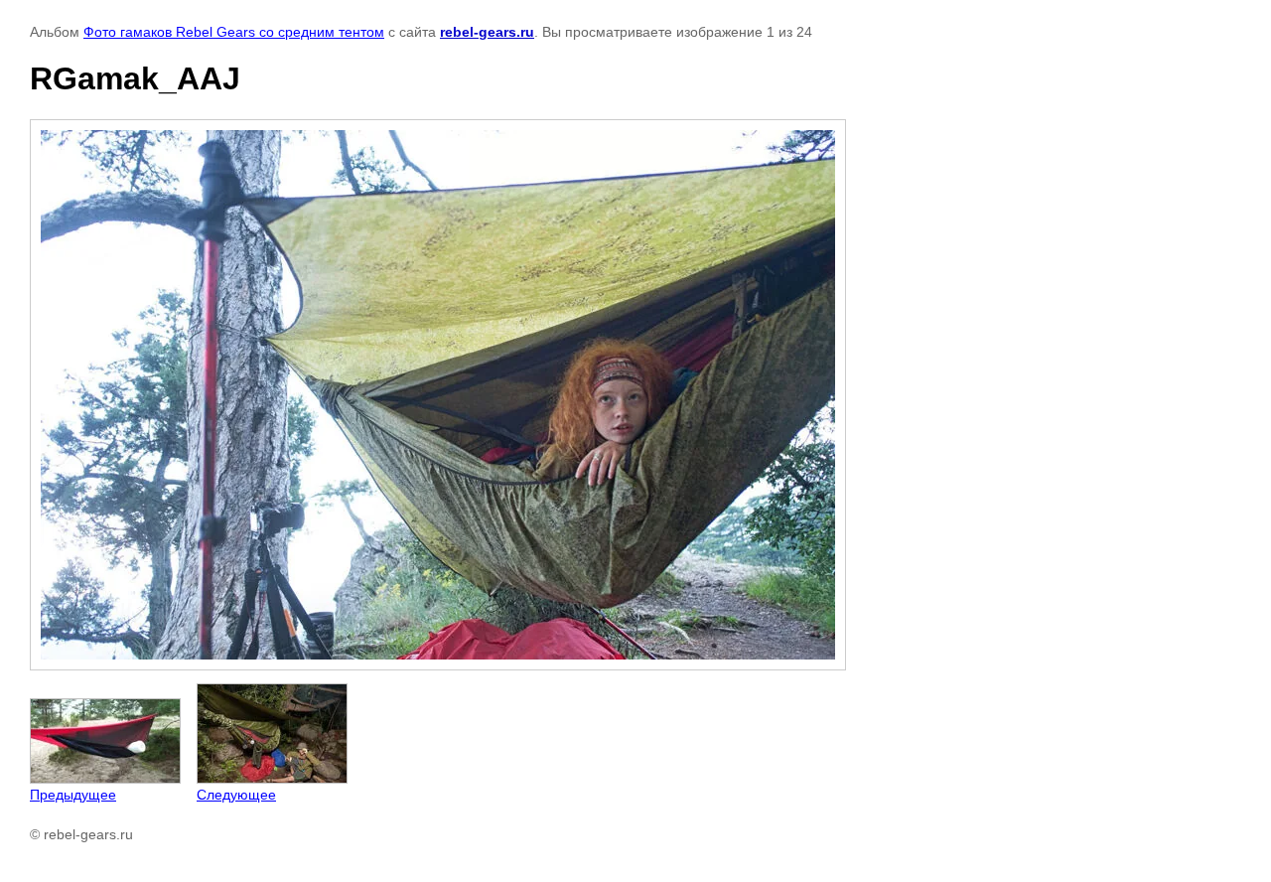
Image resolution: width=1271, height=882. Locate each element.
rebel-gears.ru (487, 32)
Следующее (236, 795)
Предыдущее (73, 795)
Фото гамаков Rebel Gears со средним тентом (233, 32)
